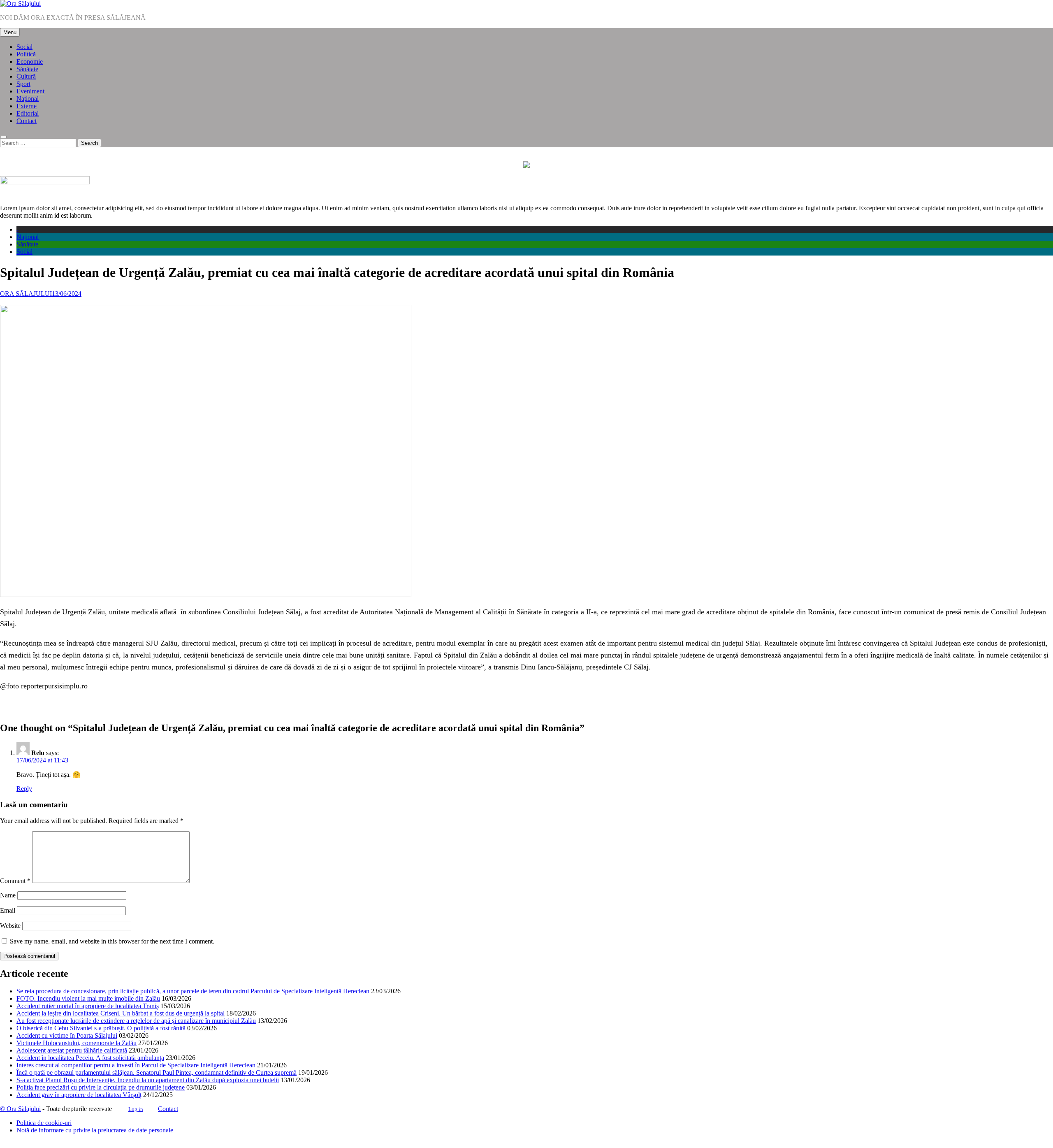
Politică (26, 54)
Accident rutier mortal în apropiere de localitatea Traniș (87, 1005)
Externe (26, 105)
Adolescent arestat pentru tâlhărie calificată (71, 1050)
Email (7, 910)
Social (24, 46)
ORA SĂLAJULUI (26, 293)
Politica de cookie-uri (44, 1122)
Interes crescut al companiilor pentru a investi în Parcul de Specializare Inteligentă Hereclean (135, 1065)
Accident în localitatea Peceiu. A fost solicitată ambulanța (90, 1057)
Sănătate (27, 68)
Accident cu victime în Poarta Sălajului (66, 1035)
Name (8, 895)
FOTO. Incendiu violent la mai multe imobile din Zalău (88, 998)
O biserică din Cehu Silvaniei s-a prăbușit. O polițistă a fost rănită (101, 1028)
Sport (23, 83)
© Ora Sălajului (20, 1108)
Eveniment (30, 91)
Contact (26, 120)
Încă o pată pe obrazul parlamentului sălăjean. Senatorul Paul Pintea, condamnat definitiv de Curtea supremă (156, 1072)
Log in (135, 1109)
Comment (15, 880)
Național (27, 98)
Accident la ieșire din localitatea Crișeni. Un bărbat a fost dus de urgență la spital (120, 1013)
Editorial (27, 113)
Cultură (26, 76)
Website (10, 925)
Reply (24, 788)
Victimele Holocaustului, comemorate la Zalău (76, 1042)
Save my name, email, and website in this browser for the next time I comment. (112, 941)
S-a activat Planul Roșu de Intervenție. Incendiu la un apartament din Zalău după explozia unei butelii (147, 1079)
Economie (29, 61)
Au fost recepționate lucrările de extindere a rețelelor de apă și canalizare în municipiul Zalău (136, 1020)
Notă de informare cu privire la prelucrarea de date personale (94, 1130)
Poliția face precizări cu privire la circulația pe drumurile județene (100, 1087)
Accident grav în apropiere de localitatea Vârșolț (78, 1094)
